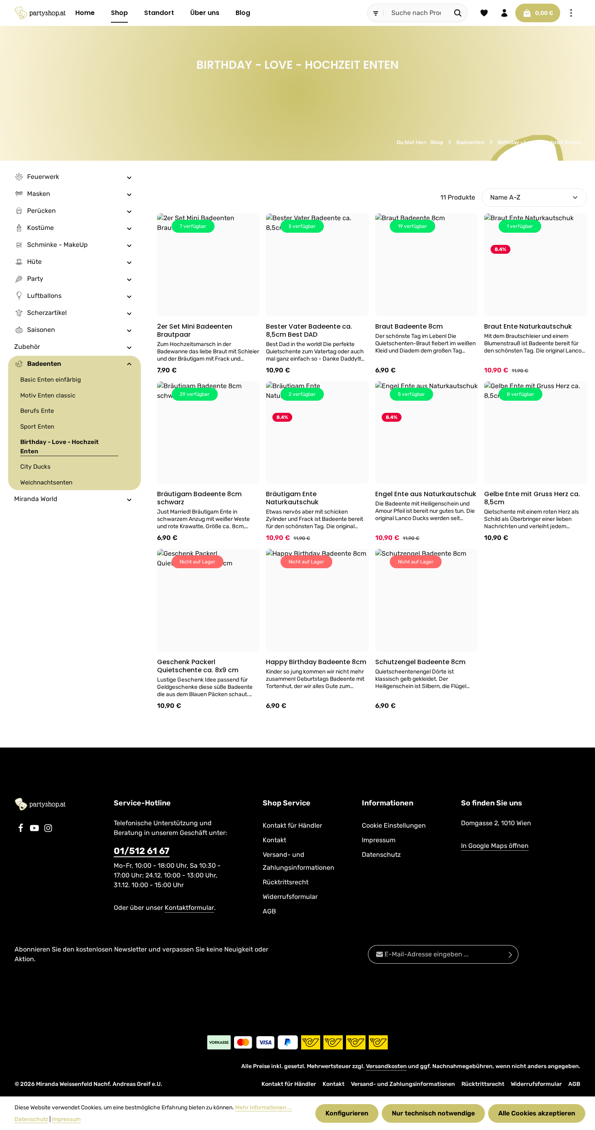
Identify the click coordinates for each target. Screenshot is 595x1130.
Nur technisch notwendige (433, 1113)
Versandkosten (386, 1066)
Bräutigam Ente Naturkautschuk (292, 498)
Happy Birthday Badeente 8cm (316, 662)
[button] (129, 177)
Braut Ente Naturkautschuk (528, 327)
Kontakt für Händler (292, 825)
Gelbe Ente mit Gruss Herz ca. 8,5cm (532, 498)
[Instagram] (48, 830)
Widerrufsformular (290, 897)
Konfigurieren (346, 1113)
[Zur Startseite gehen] (40, 12)
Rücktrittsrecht (285, 882)
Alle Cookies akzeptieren (536, 1113)
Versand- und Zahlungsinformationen (298, 861)
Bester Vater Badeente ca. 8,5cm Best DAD (309, 331)
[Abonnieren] (510, 954)
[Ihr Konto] (504, 13)
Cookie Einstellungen (394, 825)
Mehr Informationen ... (263, 1107)
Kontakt (274, 840)
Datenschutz (381, 854)
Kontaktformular (189, 907)
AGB (269, 911)
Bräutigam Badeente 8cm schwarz (199, 498)
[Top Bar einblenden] (571, 13)
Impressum (378, 840)
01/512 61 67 (142, 850)
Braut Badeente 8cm (409, 327)
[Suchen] (458, 13)
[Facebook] (21, 830)
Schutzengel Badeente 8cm (420, 662)
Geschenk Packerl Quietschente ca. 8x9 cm (197, 666)
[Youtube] (35, 830)
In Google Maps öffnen (495, 846)
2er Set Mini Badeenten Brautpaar (194, 331)
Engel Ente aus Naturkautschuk (425, 494)
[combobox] (416, 13)
